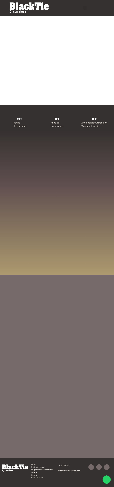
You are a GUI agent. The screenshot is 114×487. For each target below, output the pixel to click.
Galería (34, 475)
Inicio (33, 464)
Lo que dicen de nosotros (42, 470)
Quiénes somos (37, 467)
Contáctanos (37, 478)
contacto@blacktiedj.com (69, 471)
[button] (85, 8)
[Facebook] (91, 467)
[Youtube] (107, 467)
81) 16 (61, 466)
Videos (34, 472)
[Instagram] (99, 467)
